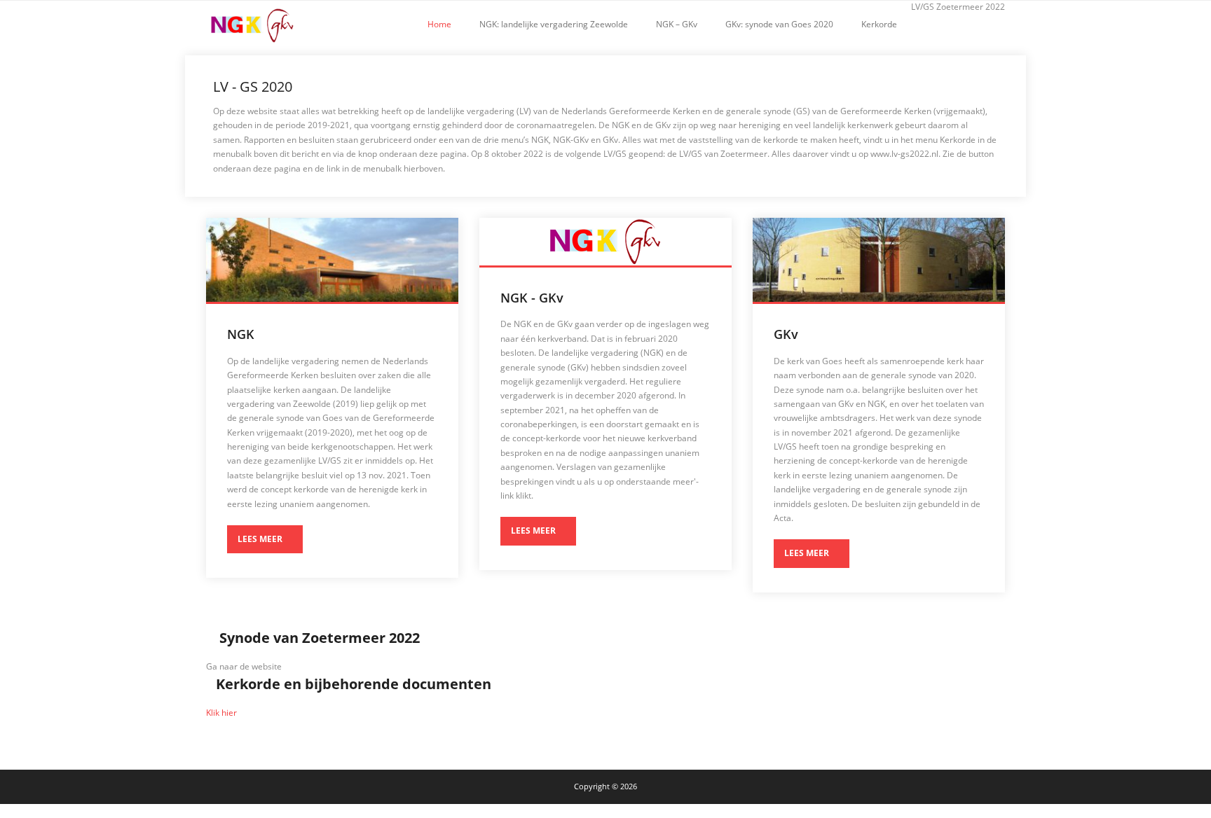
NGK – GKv (676, 24)
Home (439, 24)
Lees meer (260, 539)
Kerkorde (879, 24)
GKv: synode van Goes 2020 (779, 24)
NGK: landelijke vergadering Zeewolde (553, 24)
